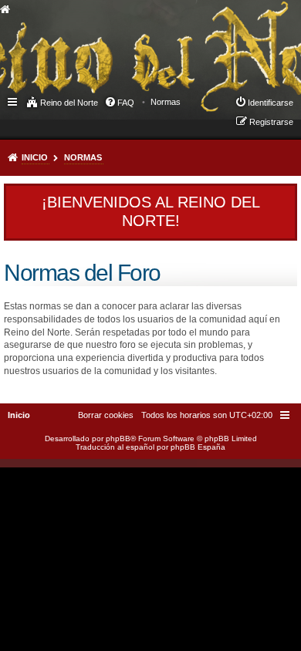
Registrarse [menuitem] (271, 121)
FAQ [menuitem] (125, 102)
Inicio (35, 157)
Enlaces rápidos (13, 101)
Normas (83, 157)
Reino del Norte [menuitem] (69, 102)
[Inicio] (126, 43)
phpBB (118, 438)
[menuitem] (165, 102)
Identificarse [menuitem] (270, 102)
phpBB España (198, 447)
